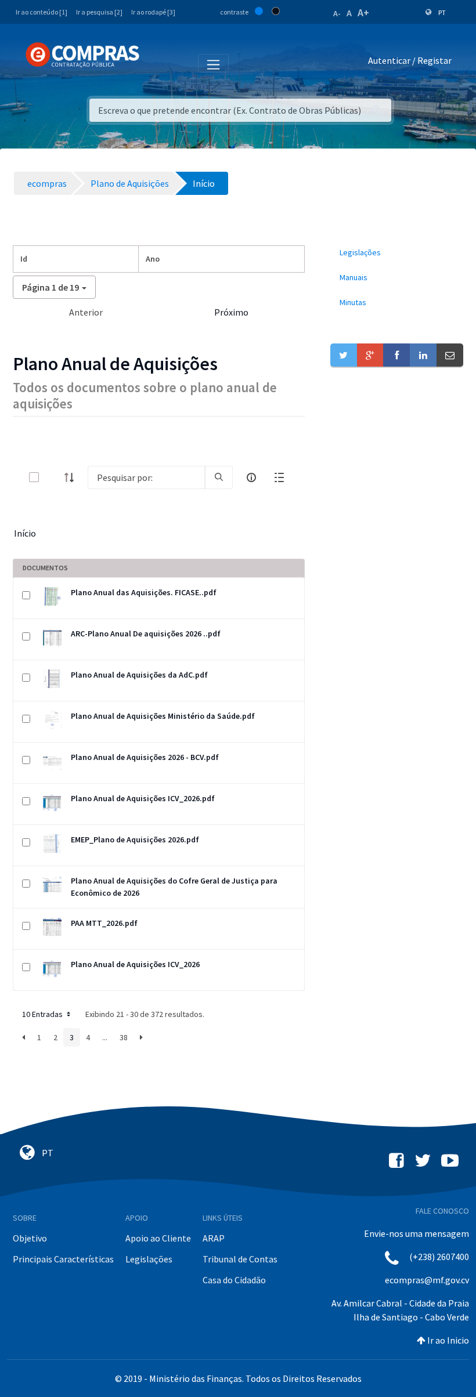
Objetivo (30, 1238)
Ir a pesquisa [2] (99, 12)
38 (124, 1037)
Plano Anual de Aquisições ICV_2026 (135, 964)
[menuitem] (396, 253)
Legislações (148, 1259)
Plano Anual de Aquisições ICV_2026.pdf (143, 798)
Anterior (86, 312)
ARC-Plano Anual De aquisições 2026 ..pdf (146, 633)
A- (337, 13)
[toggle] (52, 477)
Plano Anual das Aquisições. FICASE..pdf (144, 592)
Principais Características (63, 1259)
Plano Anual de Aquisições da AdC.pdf (139, 674)
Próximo (231, 312)
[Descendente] (72, 477)
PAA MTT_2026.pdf (104, 923)
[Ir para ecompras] (82, 55)
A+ (363, 12)
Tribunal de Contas (240, 1259)
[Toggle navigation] (155, 62)
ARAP (214, 1238)
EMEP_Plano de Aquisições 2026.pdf (135, 839)
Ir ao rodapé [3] (153, 12)
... (104, 1037)
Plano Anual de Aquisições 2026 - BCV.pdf (145, 757)
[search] (219, 477)
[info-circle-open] (251, 477)
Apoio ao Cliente (158, 1238)
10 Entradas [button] (43, 1014)
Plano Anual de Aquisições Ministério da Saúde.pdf (163, 716)
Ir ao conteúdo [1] (41, 12)
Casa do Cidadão (234, 1280)
